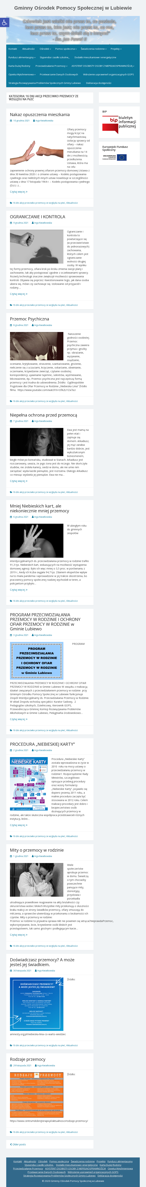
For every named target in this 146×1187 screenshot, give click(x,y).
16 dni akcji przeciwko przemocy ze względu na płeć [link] (39, 202)
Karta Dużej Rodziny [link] (19, 65)
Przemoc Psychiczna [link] (29, 319)
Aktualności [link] (28, 48)
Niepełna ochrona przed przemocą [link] (43, 415)
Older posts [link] (19, 1144)
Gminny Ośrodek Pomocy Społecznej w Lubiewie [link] (73, 8)
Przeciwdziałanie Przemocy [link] (51, 65)
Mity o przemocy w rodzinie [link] (37, 850)
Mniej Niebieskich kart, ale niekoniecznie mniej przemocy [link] (39, 508)
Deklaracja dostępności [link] (98, 83)
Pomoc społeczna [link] (65, 48)
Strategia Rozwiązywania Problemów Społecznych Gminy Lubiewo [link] (45, 83)
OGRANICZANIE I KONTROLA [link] (37, 216)
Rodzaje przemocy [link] (27, 1059)
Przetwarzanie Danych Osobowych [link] (59, 74)
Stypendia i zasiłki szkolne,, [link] (54, 57)
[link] (4, 22)
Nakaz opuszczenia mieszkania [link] (40, 114)
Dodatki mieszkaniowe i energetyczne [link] (95, 57)
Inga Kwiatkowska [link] (44, 120)
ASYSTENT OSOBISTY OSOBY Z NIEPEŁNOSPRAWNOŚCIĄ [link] (102, 65)
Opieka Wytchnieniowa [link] (21, 74)
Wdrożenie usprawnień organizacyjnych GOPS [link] (108, 74)
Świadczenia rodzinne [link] (93, 48)
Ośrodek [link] (44, 48)
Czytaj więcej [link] (24, 192)
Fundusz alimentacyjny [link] (21, 57)
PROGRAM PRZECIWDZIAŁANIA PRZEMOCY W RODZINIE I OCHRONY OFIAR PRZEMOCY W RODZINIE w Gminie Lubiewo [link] (45, 622)
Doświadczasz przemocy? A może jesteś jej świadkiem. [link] (42, 962)
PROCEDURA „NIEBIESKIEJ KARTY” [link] (42, 744)
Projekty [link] (115, 48)
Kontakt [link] (13, 48)
